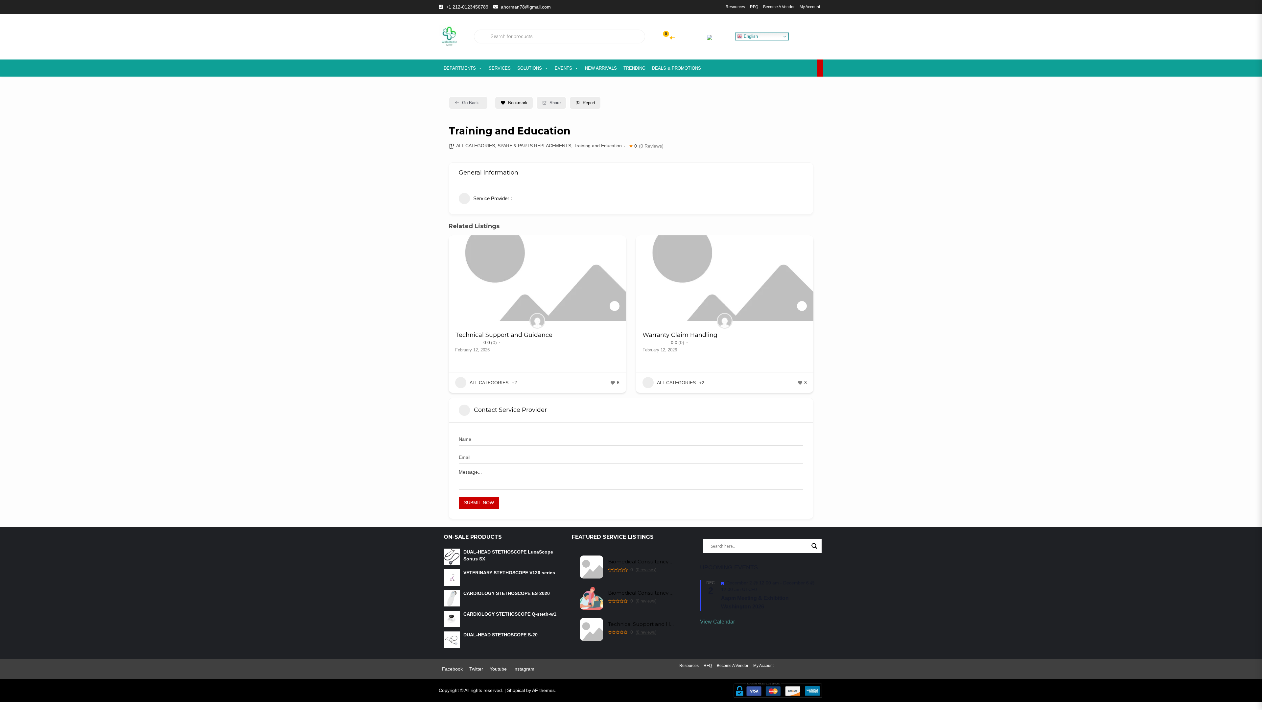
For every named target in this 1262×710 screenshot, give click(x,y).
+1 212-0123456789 (467, 7)
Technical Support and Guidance (503, 335)
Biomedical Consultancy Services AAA (641, 561)
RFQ (754, 7)
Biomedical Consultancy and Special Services (641, 592)
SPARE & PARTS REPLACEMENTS (534, 145)
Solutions (529, 68)
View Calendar (717, 622)
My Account (810, 7)
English (750, 36)
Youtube (498, 669)
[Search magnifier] (814, 546)
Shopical (516, 690)
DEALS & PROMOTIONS (676, 68)
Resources (735, 7)
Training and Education (598, 145)
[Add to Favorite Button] (614, 306)
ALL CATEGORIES (475, 145)
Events (563, 68)
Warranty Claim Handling (680, 335)
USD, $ (697, 36)
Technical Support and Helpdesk (641, 624)
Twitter (476, 669)
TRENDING (634, 68)
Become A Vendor (779, 7)
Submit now (479, 502)
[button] (453, 316)
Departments (460, 68)
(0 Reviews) (651, 146)
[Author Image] (537, 321)
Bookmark (517, 102)
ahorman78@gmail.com (526, 7)
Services (500, 68)
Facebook (452, 669)
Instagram (523, 669)
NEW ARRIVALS (601, 68)
